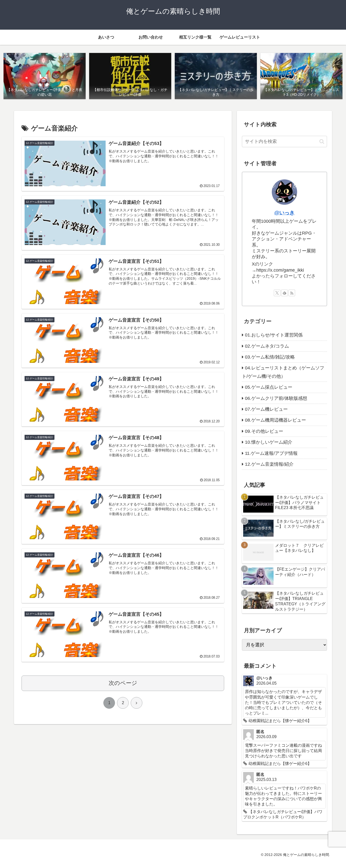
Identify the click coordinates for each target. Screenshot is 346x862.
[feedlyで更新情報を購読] (284, 293)
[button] (321, 141)
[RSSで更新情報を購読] (292, 293)
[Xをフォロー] (277, 293)
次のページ (123, 683)
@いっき (284, 212)
